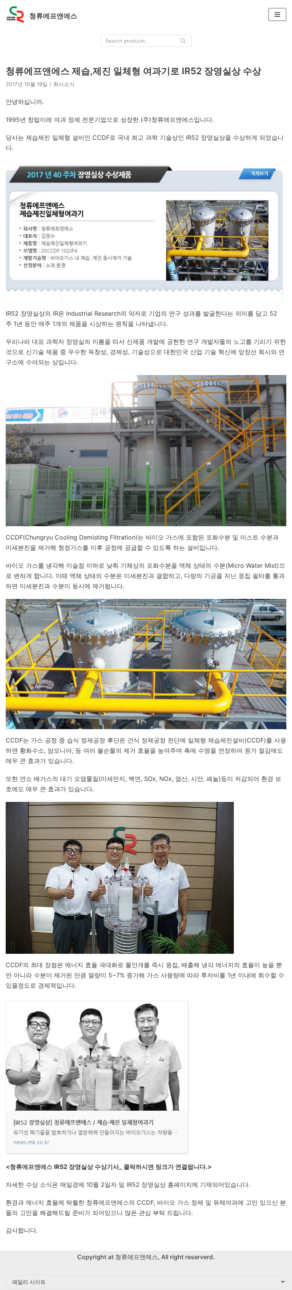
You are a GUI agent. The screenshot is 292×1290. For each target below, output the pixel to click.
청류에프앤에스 (136, 1257)
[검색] (183, 41)
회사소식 (64, 84)
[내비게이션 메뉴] (277, 14)
